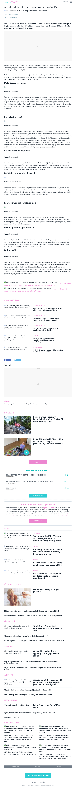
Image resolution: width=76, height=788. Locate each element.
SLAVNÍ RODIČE (9, 646)
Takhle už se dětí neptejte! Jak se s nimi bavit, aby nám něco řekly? (35, 290)
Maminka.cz (9, 528)
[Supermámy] (11, 4)
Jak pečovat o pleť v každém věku (46, 706)
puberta (14, 404)
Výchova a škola (39, 305)
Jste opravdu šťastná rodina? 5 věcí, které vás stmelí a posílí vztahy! (46, 319)
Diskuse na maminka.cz (38, 470)
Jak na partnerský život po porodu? (46, 590)
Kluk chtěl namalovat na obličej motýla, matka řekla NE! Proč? (48, 351)
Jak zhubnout (15, 767)
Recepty (59, 767)
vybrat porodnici (49, 508)
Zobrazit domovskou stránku (38, 775)
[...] (5, 87)
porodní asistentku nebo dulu (57, 516)
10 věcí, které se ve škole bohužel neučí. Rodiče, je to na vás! (47, 628)
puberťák (31, 404)
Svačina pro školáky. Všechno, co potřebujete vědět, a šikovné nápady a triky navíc (47, 538)
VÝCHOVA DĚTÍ (9, 621)
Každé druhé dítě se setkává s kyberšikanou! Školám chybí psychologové (44, 340)
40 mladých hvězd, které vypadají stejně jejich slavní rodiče (46, 653)
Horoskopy (37, 767)
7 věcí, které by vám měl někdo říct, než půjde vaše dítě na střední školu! (47, 309)
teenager (7, 404)
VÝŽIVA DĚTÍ (8, 675)
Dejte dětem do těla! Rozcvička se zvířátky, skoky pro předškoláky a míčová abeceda (48, 441)
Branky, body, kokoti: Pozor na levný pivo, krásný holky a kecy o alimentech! (37, 284)
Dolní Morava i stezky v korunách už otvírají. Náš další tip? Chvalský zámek (48, 419)
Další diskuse (38, 496)
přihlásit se (65, 1)
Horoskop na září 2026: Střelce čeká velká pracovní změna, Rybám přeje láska (47, 551)
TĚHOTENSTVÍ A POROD (12, 584)
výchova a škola (41, 404)
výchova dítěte (23, 404)
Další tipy (38, 462)
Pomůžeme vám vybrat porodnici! (38, 504)
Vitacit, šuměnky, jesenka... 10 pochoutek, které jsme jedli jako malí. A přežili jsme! (47, 682)
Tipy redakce (9, 413)
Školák (35, 335)
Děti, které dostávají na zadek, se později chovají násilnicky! (45, 329)
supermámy (51, 404)
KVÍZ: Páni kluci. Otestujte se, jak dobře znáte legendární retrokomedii (47, 575)
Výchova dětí (37, 347)
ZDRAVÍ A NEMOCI (10, 700)
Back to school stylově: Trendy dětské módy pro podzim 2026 (47, 563)
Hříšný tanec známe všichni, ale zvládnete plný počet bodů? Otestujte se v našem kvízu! (20, 753)
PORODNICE (38, 521)
